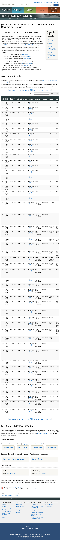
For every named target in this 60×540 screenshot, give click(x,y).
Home (3, 18)
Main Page (50, 40)
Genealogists (19, 504)
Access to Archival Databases (6, 514)
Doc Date (30, 99)
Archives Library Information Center (8, 516)
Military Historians (20, 506)
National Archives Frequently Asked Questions (37, 507)
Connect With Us (30, 526)
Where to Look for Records (37, 512)
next (47, 90)
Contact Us (56, 2)
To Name (51, 99)
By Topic (4, 504)
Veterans (18, 512)
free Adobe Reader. (17, 487)
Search (56, 5)
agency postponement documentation (33, 444)
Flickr (37, 529)
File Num (44, 99)
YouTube (32, 529)
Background (51, 41)
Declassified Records (35, 511)
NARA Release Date (12, 98)
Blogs (35, 529)
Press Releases (37, 459)
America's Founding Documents (54, 10)
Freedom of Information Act (34, 534)
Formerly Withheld (19, 99)
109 (36, 90)
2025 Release (8, 447)
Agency (25, 99)
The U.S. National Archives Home (15, 3)
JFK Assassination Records (23, 18)
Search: (31, 93)
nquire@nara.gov (11, 473)
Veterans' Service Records (18, 10)
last (50, 90)
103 (20, 90)
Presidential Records (6, 511)
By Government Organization (8, 508)
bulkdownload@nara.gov (43, 433)
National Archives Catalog (7, 509)
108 (34, 90)
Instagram (28, 529)
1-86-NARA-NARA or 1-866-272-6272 (30, 537)
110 (39, 90)
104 (23, 90)
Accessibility (18, 534)
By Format (4, 506)
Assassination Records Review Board (52, 55)
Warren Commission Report (51, 45)
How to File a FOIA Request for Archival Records (37, 518)
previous (14, 90)
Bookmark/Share (48, 2)
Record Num (7, 99)
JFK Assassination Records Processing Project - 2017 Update (19, 45)
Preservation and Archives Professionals (22, 508)
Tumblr (30, 529)
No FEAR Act (43, 534)
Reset (56, 93)
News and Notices (49, 504)
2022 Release (37, 447)
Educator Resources (30, 10)
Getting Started (34, 504)
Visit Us (42, 10)
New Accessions (49, 506)
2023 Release (22, 447)
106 (28, 90)
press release (25, 54)
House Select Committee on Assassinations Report (52, 50)
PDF (30, 103)
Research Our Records (6, 10)
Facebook (23, 529)
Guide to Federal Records (36, 509)
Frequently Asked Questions (13, 459)
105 (26, 90)
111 (42, 90)
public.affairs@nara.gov (41, 473)
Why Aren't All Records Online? (36, 515)
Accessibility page (36, 488)
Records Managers (20, 511)
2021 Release (51, 447)
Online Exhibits (5, 519)
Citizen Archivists (38, 2)
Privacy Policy (24, 534)
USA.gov (48, 534)
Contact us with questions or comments (10, 495)
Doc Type (37, 99)
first (10, 90)
